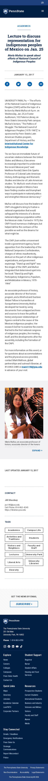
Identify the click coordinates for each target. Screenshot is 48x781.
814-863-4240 (21, 507)
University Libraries (34, 562)
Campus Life (34, 530)
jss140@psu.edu (12, 505)
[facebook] (7, 84)
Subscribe (23, 604)
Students (34, 538)
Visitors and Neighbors (14, 546)
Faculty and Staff (34, 546)
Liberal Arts (14, 562)
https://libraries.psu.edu (15, 510)
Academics (24, 26)
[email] (41, 84)
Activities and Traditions (14, 537)
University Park (34, 554)
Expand (36, 450)
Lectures (14, 554)
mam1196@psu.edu (32, 367)
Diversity (14, 570)
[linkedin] (29, 84)
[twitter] (18, 84)
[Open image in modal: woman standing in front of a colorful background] (24, 413)
